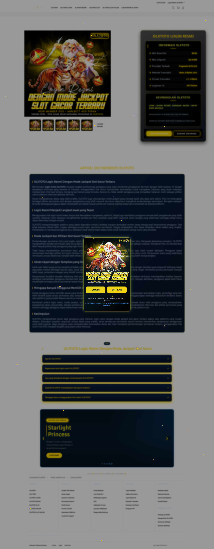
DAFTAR (117, 290)
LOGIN (96, 290)
